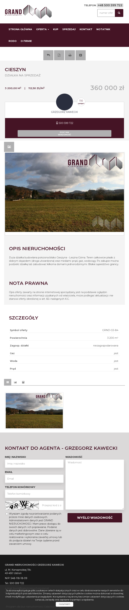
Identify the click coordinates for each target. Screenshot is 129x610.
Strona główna (20, 29)
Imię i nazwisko (15, 456)
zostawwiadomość (64, 133)
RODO (13, 41)
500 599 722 (65, 123)
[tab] (9, 147)
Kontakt (86, 29)
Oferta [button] (41, 29)
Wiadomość (73, 456)
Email (9, 472)
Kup (55, 29)
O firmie (26, 41)
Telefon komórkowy (20, 487)
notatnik (103, 29)
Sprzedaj (69, 29)
